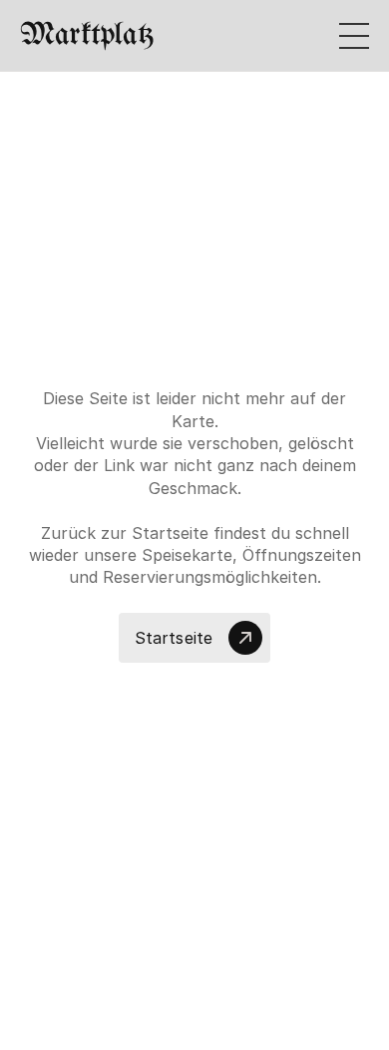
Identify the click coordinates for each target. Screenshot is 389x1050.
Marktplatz (86, 35)
